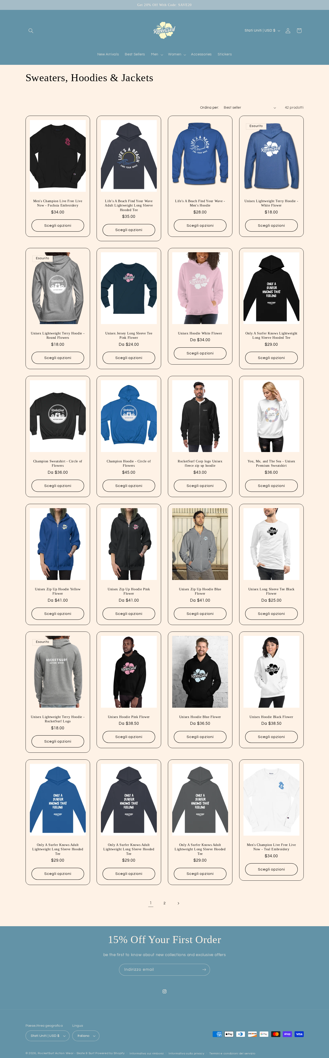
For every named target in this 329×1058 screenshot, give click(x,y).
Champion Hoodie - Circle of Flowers (129, 463)
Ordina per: (209, 107)
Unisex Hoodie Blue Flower (200, 717)
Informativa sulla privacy (186, 1053)
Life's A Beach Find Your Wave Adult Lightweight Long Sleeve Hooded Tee (129, 205)
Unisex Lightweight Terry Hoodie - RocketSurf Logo (58, 719)
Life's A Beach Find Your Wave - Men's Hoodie (200, 203)
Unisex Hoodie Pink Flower (129, 717)
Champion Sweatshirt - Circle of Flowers (57, 463)
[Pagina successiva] (178, 903)
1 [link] (151, 903)
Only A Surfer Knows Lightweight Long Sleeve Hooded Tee (271, 335)
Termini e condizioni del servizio (232, 1053)
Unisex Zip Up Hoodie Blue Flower (200, 591)
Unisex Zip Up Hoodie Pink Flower (129, 591)
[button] (31, 30)
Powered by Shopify (110, 1053)
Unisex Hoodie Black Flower (271, 717)
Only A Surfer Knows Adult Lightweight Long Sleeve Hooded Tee (57, 849)
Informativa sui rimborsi (147, 1053)
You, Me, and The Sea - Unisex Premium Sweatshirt (271, 463)
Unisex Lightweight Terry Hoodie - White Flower (271, 203)
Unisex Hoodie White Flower (200, 333)
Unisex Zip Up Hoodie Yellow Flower (57, 591)
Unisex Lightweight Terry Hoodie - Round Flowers (58, 335)
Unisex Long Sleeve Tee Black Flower (271, 591)
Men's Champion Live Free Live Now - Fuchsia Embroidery (57, 203)
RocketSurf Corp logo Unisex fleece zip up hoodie (200, 463)
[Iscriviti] (204, 970)
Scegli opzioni (57, 225)
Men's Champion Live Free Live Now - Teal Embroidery (271, 847)
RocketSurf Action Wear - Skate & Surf (66, 1053)
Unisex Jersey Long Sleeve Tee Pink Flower (128, 335)
